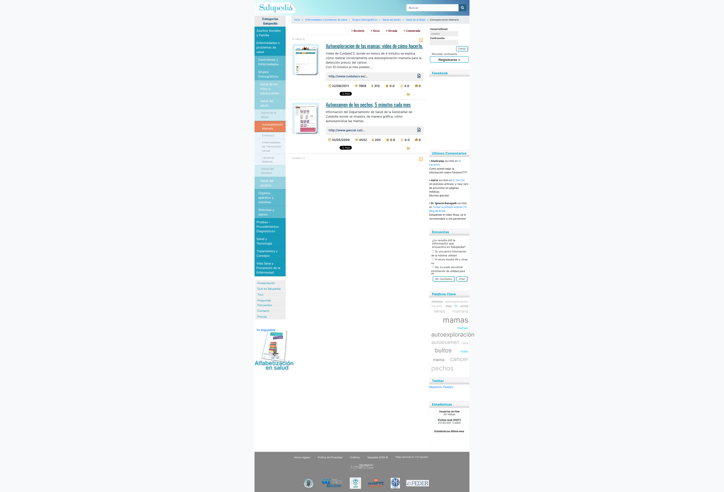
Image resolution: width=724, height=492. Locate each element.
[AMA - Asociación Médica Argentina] (395, 483)
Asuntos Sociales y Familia (268, 33)
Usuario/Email (439, 29)
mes (449, 306)
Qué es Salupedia (269, 289)
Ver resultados (443, 278)
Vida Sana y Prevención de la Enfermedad (268, 267)
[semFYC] (375, 483)
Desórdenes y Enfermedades (268, 62)
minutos (437, 301)
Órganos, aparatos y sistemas (266, 197)
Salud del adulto (266, 103)
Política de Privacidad (330, 457)
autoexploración (453, 334)
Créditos (355, 457)
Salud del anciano (266, 183)
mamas (455, 319)
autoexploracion (456, 301)
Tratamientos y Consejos (267, 253)
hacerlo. (437, 306)
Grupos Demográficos (268, 74)
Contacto (263, 311)
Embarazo (268, 135)
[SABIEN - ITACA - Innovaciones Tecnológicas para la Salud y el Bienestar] (332, 483)
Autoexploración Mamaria (272, 126)
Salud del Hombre (267, 171)
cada (464, 343)
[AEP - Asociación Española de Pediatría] (355, 483)
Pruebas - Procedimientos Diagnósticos (267, 226)
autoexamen (445, 342)
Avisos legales (302, 457)
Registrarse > (449, 60)
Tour (260, 294)
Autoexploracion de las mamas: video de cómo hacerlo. (374, 46)
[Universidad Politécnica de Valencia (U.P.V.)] (308, 483)
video (464, 351)
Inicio (297, 19)
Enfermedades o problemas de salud (268, 47)
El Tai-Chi (458, 180)
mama (438, 359)
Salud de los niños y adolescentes (269, 88)
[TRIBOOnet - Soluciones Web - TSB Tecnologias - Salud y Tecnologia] (362, 467)
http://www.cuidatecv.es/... (348, 76)
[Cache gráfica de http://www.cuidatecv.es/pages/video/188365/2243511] (419, 76)
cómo (464, 306)
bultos (443, 350)
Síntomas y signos (266, 212)
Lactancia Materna (268, 159)
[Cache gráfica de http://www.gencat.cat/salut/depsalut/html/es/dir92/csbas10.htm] (419, 130)
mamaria (460, 311)
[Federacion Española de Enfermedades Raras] (417, 483)
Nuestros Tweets (441, 387)
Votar (462, 278)
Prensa (262, 316)
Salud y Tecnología (264, 241)
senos (439, 311)
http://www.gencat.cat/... (347, 130)
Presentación (266, 283)
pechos (442, 368)
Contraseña (437, 38)
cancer (459, 358)
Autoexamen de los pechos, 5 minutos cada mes (368, 104)
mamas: (462, 328)
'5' (456, 306)
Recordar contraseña (444, 54)
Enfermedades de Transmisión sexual (271, 146)
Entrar (462, 48)
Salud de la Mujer (268, 115)
